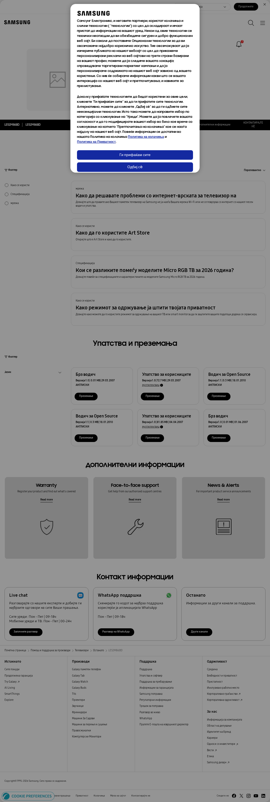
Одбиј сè (135, 167)
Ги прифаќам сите (135, 155)
